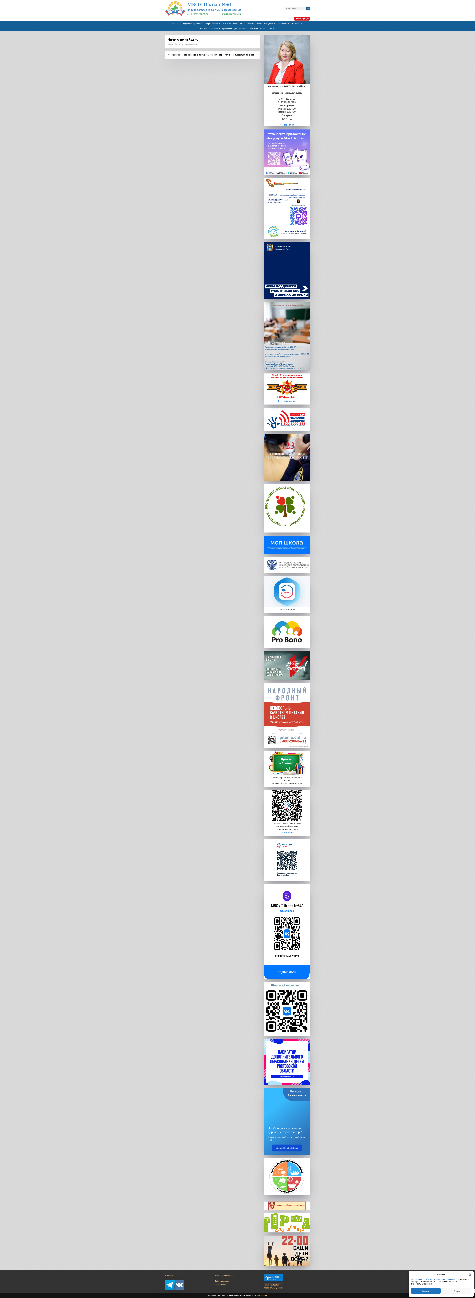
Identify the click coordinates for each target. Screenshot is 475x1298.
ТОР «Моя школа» (230, 24)
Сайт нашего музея (287, 401)
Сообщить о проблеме (287, 1148)
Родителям (282, 24)
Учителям (296, 24)
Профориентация (229, 29)
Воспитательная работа (210, 29)
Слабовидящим (302, 19)
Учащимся (268, 24)
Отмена (456, 1291)
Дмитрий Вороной (260, 1295)
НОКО (242, 24)
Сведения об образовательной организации (200, 24)
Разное (242, 29)
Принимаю (425, 1291)
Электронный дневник (224, 1276)
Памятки (271, 29)
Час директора (287, 125)
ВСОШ (262, 29)
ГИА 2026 (254, 29)
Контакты (171, 1276)
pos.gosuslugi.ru (287, 832)
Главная (175, 24)
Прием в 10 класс (254, 24)
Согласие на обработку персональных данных (432, 1279)
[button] (470, 1274)
